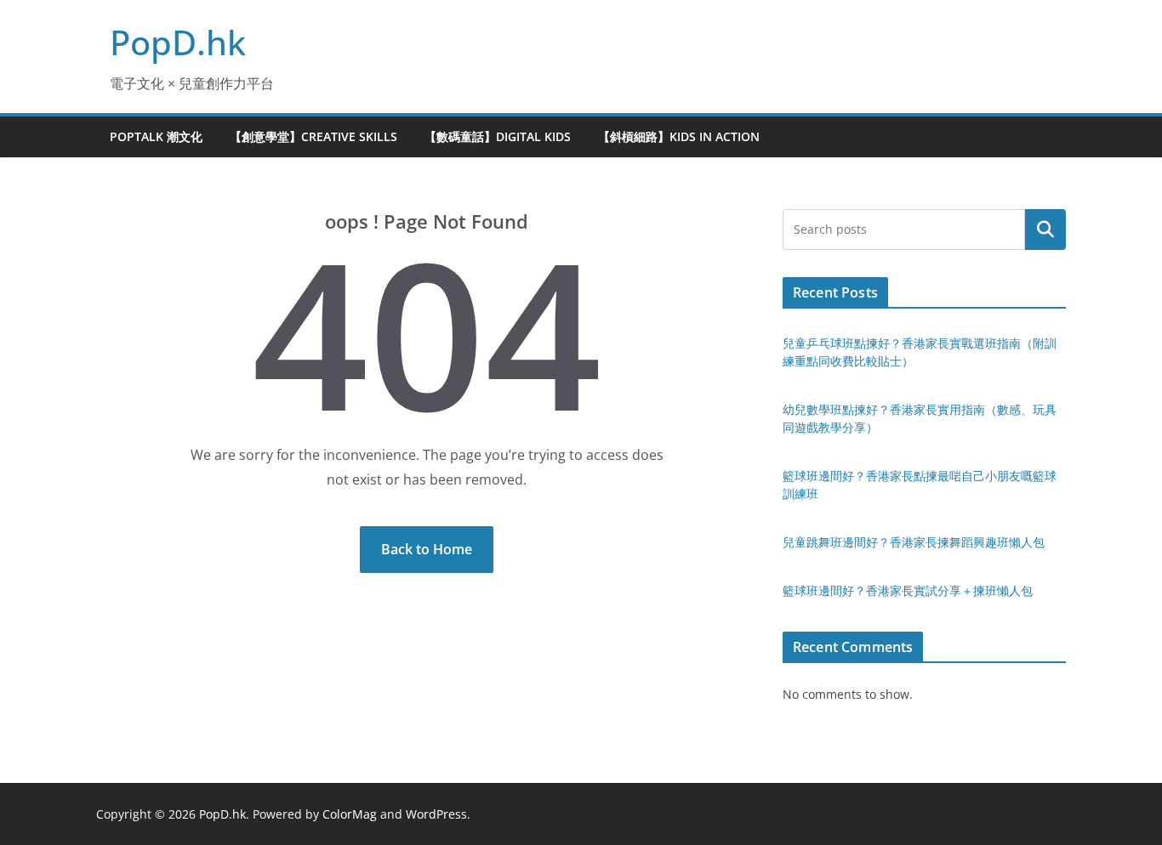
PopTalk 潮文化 (156, 136)
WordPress (436, 814)
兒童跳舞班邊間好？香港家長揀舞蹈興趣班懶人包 (914, 542)
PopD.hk (178, 42)
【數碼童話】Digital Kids (497, 136)
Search (1045, 229)
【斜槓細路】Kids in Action (679, 136)
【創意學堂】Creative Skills (313, 136)
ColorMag (349, 814)
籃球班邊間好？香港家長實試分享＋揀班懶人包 (908, 590)
